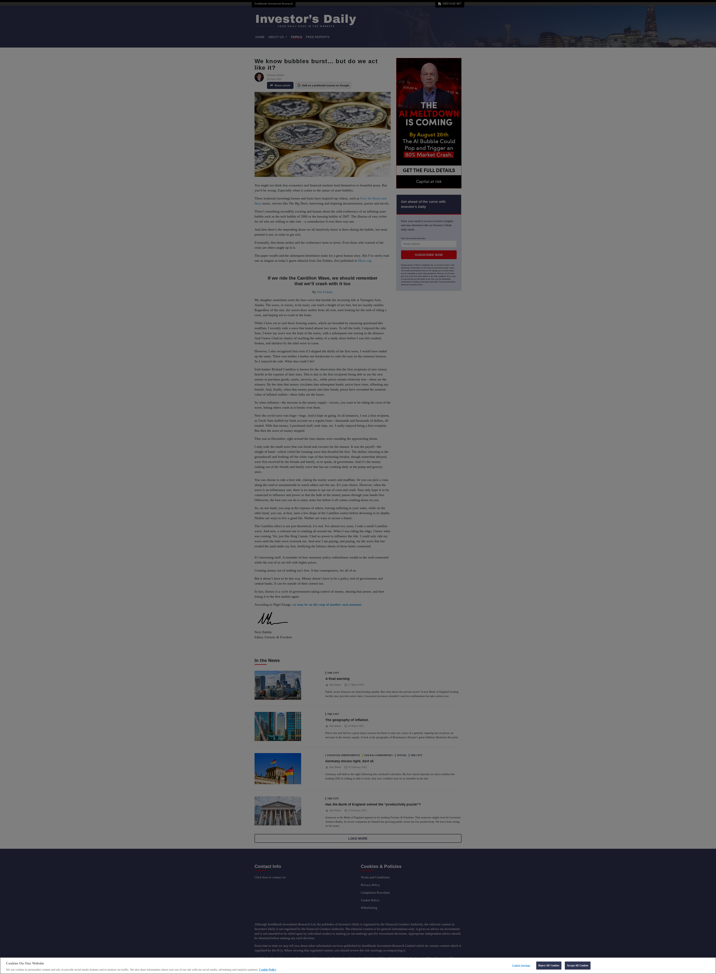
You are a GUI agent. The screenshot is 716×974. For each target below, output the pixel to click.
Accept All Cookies (577, 965)
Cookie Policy (267, 969)
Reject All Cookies (548, 965)
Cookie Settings (521, 965)
